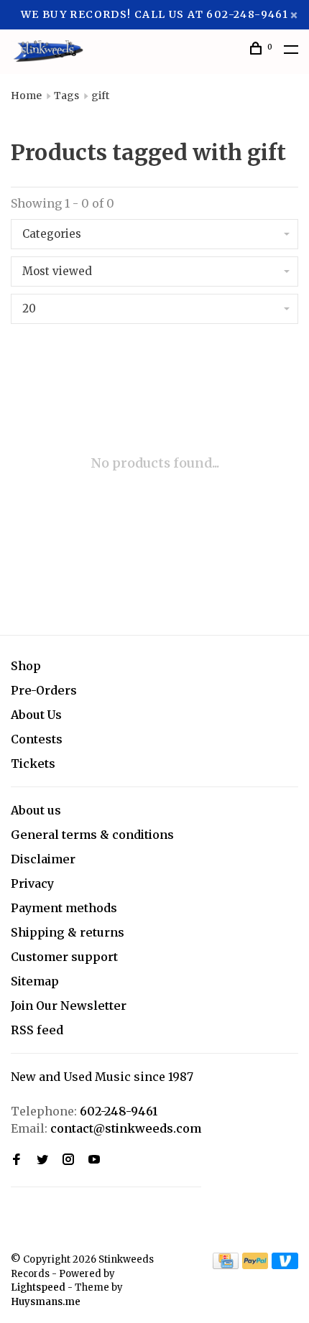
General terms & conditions (92, 834)
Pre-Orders (44, 690)
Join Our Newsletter (68, 1005)
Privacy (32, 883)
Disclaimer (43, 859)
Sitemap (35, 981)
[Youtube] (94, 1160)
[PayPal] (255, 1265)
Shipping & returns (67, 932)
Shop (26, 666)
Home (26, 95)
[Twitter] (42, 1160)
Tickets (33, 763)
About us (36, 810)
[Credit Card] (226, 1265)
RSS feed (37, 1030)
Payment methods (64, 908)
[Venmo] (285, 1265)
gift (100, 95)
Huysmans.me (45, 1302)
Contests (37, 739)
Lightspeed (38, 1287)
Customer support (64, 957)
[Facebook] (16, 1160)
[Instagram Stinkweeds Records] (68, 1160)
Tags (66, 95)
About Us (36, 714)
